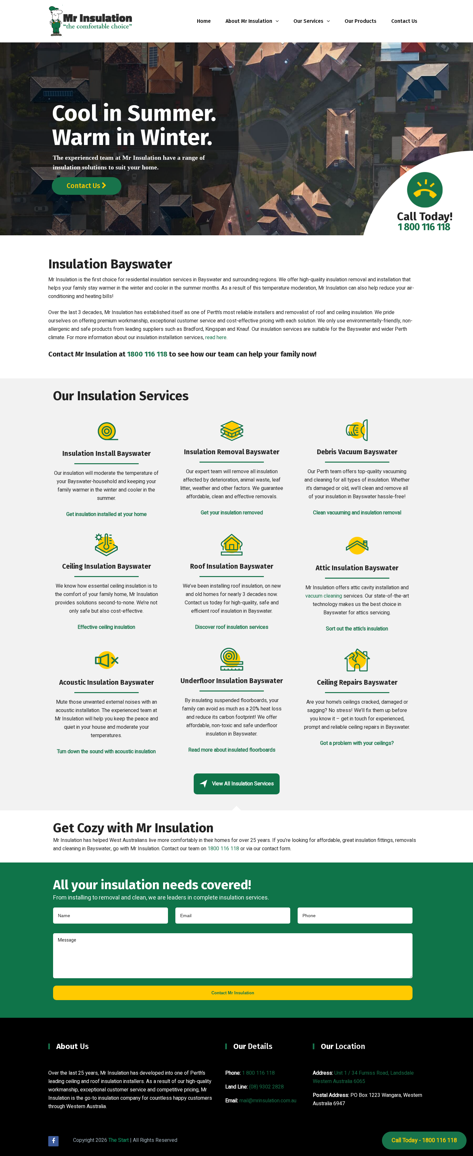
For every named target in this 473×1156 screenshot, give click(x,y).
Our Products (360, 21)
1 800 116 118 (258, 1073)
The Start (118, 1140)
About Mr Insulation (249, 21)
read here (216, 337)
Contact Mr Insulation (232, 992)
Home (204, 21)
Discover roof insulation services (231, 627)
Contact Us (404, 21)
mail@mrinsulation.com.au (267, 1101)
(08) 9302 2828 (266, 1087)
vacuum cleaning (323, 596)
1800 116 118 (147, 354)
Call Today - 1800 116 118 (424, 1140)
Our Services (308, 21)
